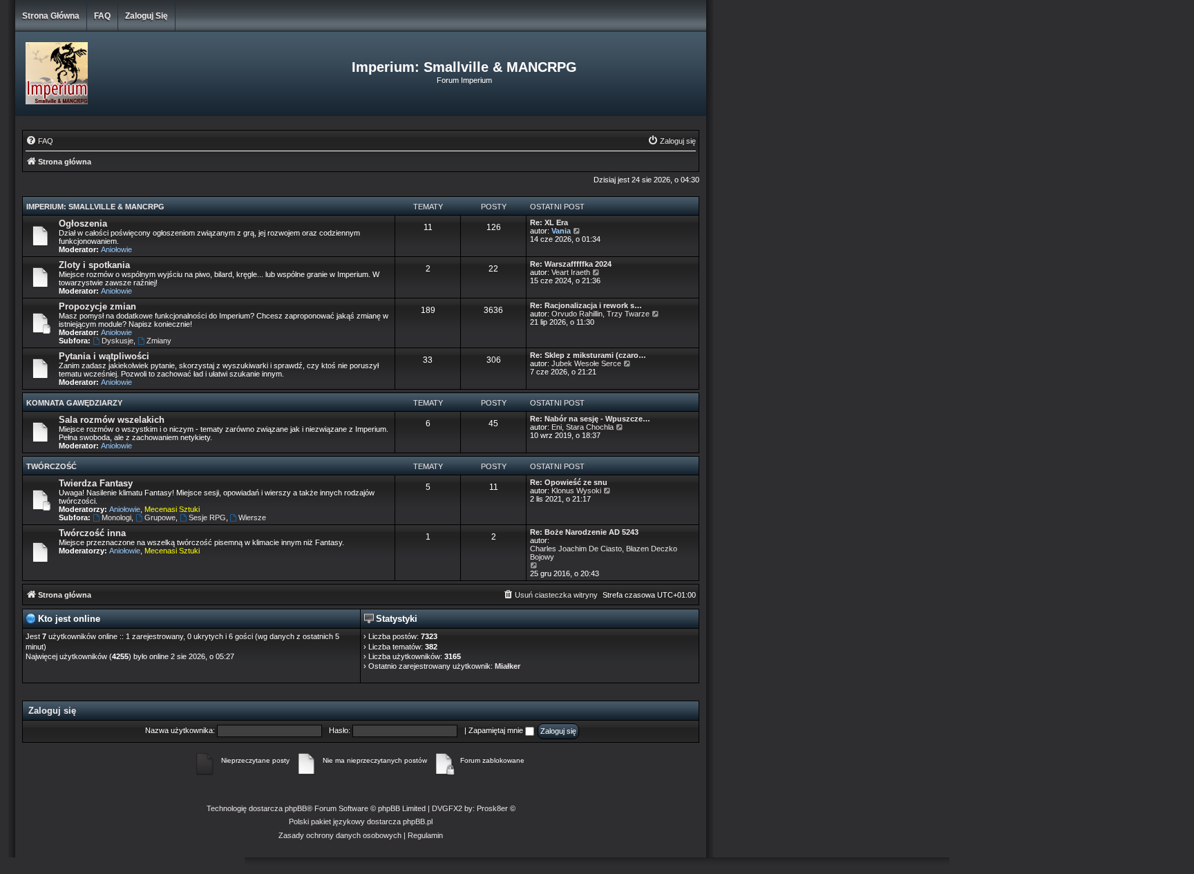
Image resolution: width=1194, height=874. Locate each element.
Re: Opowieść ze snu (568, 482)
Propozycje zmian (97, 306)
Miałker (507, 666)
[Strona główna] (130, 74)
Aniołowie (116, 249)
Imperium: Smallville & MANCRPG (95, 206)
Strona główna (50, 16)
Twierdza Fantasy (96, 483)
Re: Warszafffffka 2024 (571, 264)
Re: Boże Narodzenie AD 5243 (584, 532)
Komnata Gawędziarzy (74, 403)
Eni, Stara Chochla (582, 427)
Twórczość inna (92, 533)
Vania (561, 231)
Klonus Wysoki (576, 490)
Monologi (116, 517)
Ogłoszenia (83, 223)
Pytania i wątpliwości (104, 356)
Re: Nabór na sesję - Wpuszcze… (590, 419)
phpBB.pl (418, 821)
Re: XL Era (549, 222)
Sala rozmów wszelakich (111, 420)
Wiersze (252, 517)
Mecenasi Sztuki (172, 509)
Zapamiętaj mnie (496, 730)
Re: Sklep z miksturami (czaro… (588, 355)
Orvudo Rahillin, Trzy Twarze (600, 314)
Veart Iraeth (570, 272)
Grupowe (160, 517)
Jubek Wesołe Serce (586, 363)
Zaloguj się (146, 16)
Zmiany (158, 340)
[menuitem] (39, 141)
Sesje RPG (207, 517)
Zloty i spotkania (94, 265)
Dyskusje (117, 340)
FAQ (102, 16)
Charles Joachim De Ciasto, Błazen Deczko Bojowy (603, 552)
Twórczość (51, 466)
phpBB (296, 808)
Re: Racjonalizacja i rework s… (586, 305)
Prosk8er (492, 808)
